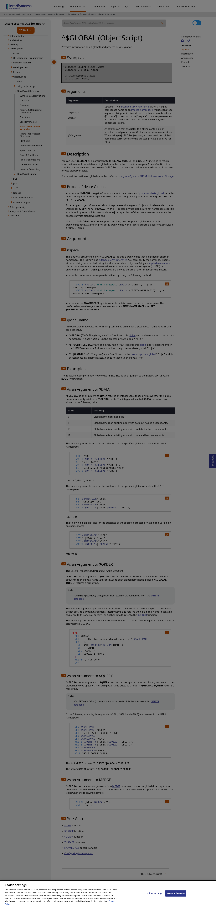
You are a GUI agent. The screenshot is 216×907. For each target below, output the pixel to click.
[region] (108, 893)
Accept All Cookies (176, 893)
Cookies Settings (154, 893)
